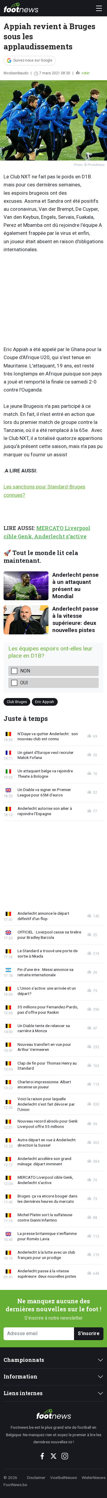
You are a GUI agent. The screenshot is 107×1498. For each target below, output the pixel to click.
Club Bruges (17, 702)
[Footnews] (53, 1414)
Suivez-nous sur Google (32, 60)
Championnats (24, 1359)
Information (20, 1376)
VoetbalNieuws (63, 1477)
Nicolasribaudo (16, 73)
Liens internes (23, 1393)
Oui (24, 683)
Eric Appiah (44, 702)
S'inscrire (89, 1333)
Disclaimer (36, 1477)
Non (25, 671)
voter (85, 73)
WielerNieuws (94, 1477)
